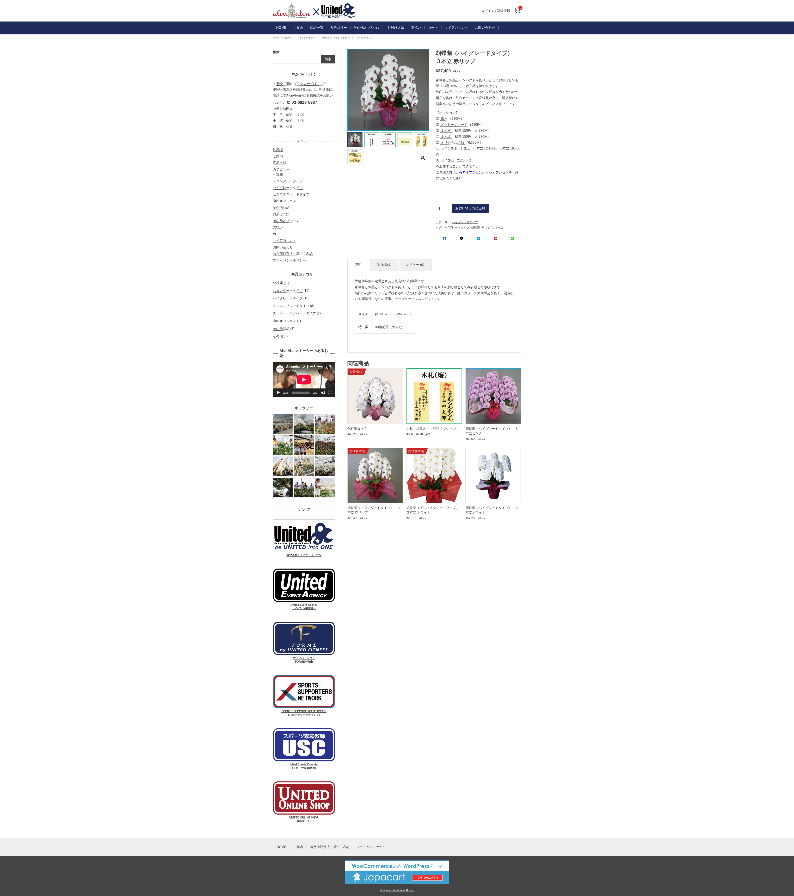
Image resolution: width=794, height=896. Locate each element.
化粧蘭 (278, 174)
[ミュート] (323, 393)
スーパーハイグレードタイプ (294, 313)
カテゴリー (281, 169)
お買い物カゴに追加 (470, 208)
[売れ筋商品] (375, 500)
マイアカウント (456, 27)
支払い (416, 27)
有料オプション (470, 172)
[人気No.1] (375, 420)
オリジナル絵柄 (452, 142)
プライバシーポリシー (289, 260)
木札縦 (446, 136)
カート (433, 27)
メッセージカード (454, 124)
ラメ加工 (447, 160)
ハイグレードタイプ (307, 37)
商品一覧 (317, 27)
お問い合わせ (485, 27)
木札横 (446, 130)
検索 (276, 52)
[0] (517, 11)
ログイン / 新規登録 (495, 10)
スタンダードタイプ (288, 181)
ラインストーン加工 (456, 148)
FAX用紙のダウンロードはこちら (301, 83)
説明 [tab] (358, 264)
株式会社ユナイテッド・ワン (304, 555)
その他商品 (281, 207)
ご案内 (298, 27)
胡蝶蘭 (475, 227)
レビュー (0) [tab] (415, 264)
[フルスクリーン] (330, 393)
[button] (423, 158)
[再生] (278, 393)
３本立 (499, 227)
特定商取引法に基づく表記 (293, 254)
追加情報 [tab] (383, 264)
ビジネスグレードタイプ (291, 194)
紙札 (444, 118)
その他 (278, 336)
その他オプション (367, 27)
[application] (304, 379)
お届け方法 (395, 27)
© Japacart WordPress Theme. (397, 890)
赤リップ (487, 227)
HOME (281, 27)
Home (276, 37)
